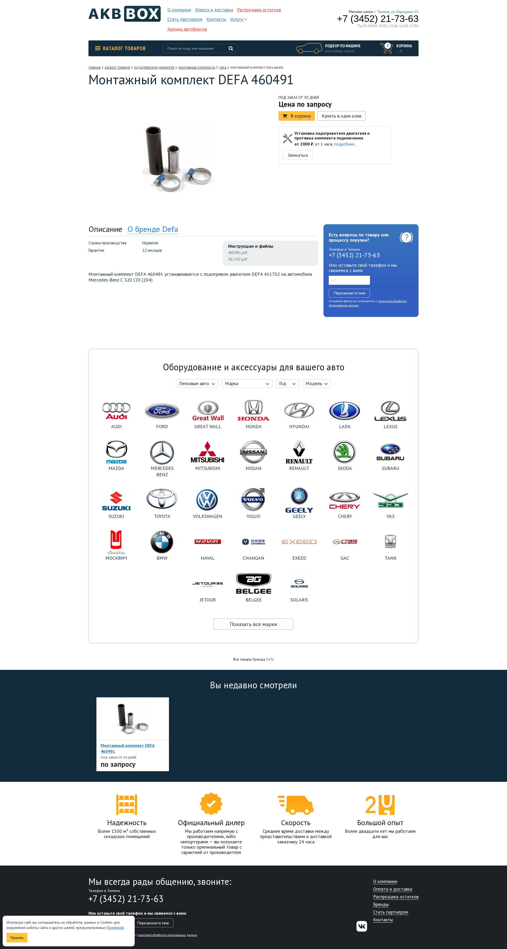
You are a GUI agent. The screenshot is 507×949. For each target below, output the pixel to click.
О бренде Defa (153, 229)
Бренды (381, 904)
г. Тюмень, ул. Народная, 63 (396, 11)
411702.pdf (237, 259)
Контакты (216, 19)
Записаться (298, 155)
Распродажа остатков (259, 10)
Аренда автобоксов (187, 29)
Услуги (237, 19)
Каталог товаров (124, 48)
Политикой (115, 927)
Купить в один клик (342, 116)
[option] (132, 734)
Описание (105, 229)
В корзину (300, 116)
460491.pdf (237, 252)
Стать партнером (184, 19)
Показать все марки (253, 624)
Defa (270, 659)
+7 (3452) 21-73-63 (378, 18)
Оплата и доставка (214, 10)
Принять (17, 937)
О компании (179, 10)
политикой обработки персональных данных (167, 935)
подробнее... (345, 144)
